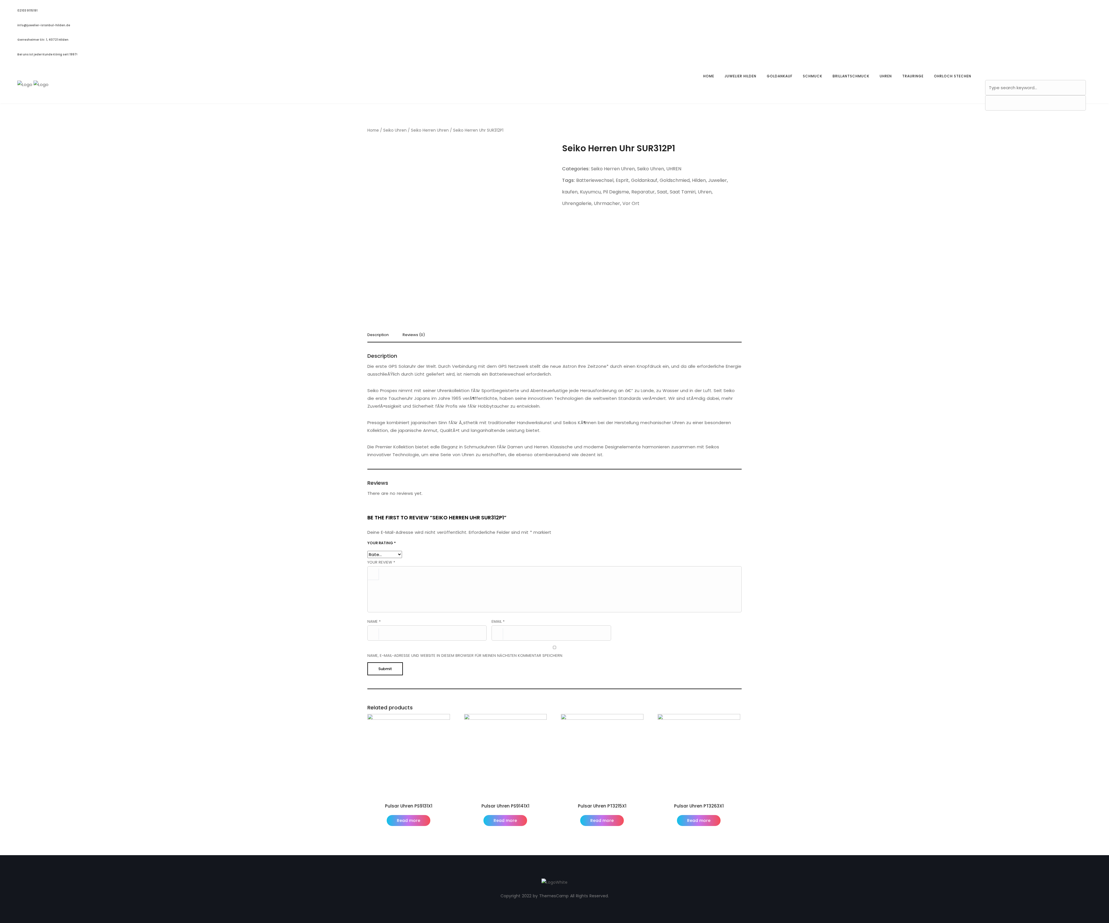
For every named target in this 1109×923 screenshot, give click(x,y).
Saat (662, 192)
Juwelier (717, 180)
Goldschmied (675, 180)
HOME (708, 76)
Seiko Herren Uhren (430, 130)
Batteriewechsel (594, 180)
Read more (408, 820)
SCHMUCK (812, 76)
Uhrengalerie (576, 203)
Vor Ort (630, 203)
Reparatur (643, 192)
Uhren (705, 192)
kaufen (570, 192)
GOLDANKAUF (779, 76)
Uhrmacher (607, 203)
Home (373, 130)
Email (498, 621)
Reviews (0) (414, 335)
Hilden (699, 180)
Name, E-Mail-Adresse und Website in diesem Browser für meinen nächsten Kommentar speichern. (465, 655)
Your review (381, 562)
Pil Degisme (616, 192)
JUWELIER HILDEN (740, 76)
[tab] (380, 336)
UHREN (886, 76)
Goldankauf (644, 180)
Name (374, 621)
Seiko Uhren (395, 130)
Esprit (622, 180)
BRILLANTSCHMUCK (851, 76)
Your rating (381, 543)
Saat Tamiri (682, 192)
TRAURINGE (913, 76)
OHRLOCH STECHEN (952, 76)
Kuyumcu (590, 192)
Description (378, 335)
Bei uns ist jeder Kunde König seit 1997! (47, 54)
